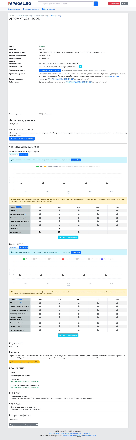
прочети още (114, 76)
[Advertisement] (68, 32)
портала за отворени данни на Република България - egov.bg (79, 435)
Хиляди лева (14, 155)
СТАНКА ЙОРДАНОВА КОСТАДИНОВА (60, 79)
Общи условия (53, 433)
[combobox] (66, 3)
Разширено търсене (31, 9)
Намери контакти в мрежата (51, 70)
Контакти (86, 433)
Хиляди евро (24, 155)
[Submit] (40, 4)
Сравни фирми (14, 9)
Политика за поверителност (71, 433)
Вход (125, 4)
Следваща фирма (30, 425)
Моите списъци (49, 9)
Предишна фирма (17, 425)
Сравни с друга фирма (69, 237)
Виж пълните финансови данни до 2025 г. (25, 362)
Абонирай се (114, 4)
